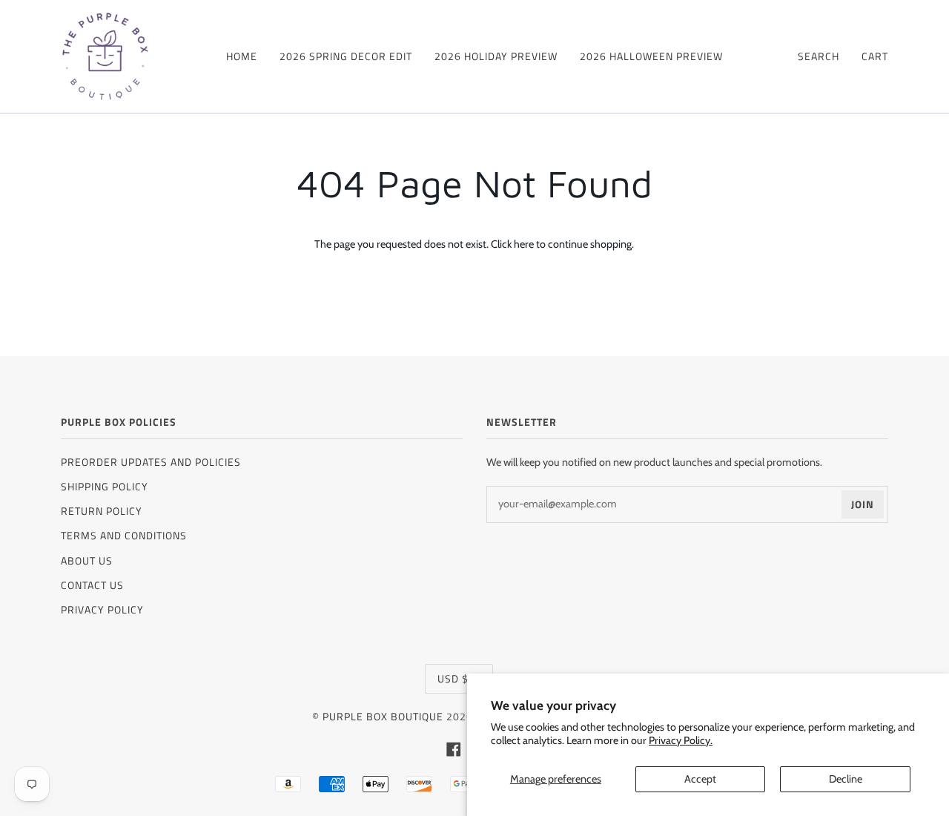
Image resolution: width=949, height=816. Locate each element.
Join (862, 504)
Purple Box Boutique (383, 716)
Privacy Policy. (680, 740)
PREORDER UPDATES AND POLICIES (151, 462)
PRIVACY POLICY (102, 609)
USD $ (453, 678)
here (524, 244)
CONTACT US (92, 585)
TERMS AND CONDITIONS (124, 535)
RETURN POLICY (101, 511)
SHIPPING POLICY (104, 486)
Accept (700, 779)
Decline (845, 779)
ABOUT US (87, 560)
